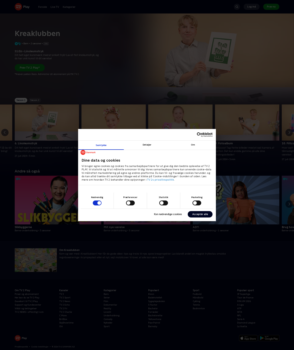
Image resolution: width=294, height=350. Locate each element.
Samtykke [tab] (101, 145)
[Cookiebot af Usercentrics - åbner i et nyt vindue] (199, 134)
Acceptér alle (200, 214)
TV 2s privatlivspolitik (160, 179)
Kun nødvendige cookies (168, 214)
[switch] (130, 203)
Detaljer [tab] (147, 144)
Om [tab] (193, 144)
